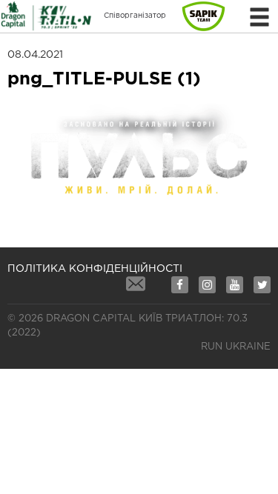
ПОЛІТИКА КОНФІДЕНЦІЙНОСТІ (94, 268)
